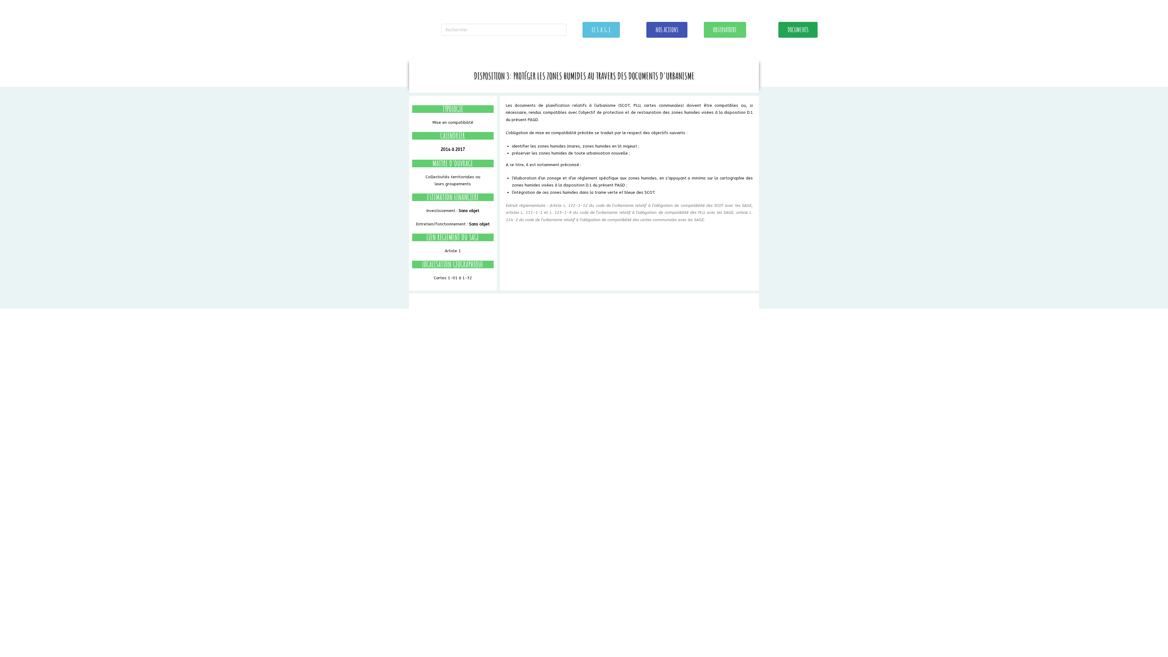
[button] (601, 30)
